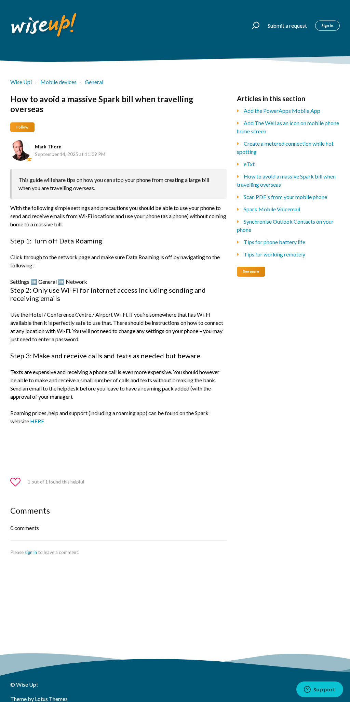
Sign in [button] (327, 25)
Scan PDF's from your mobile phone (285, 197)
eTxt (249, 164)
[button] (252, 25)
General (94, 82)
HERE (37, 421)
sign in (31, 552)
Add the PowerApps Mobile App (282, 110)
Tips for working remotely (274, 254)
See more (251, 271)
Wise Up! (21, 82)
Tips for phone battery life (274, 242)
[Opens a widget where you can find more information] (319, 690)
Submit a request (287, 25)
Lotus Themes (51, 699)
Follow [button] (22, 127)
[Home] (44, 25)
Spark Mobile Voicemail (272, 209)
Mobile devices (58, 82)
